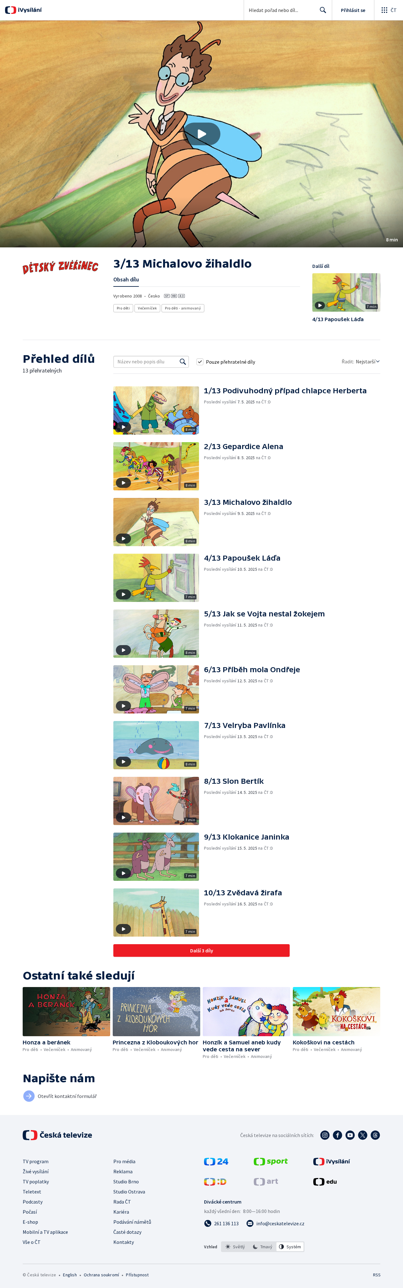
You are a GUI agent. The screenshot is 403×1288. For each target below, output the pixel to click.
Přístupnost (137, 1275)
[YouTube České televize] (350, 1135)
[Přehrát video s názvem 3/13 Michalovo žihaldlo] (201, 134)
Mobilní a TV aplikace (45, 1232)
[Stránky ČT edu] (325, 1184)
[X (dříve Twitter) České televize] (363, 1135)
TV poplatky (36, 1181)
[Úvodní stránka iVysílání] (29, 10)
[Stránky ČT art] (266, 1184)
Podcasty (33, 1201)
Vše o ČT (32, 1242)
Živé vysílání (35, 1171)
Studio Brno (126, 1181)
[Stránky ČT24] (216, 1163)
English (70, 1275)
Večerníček (147, 308)
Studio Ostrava (129, 1191)
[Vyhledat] (183, 362)
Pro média (124, 1161)
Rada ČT (122, 1201)
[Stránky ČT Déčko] (215, 1184)
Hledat (323, 10)
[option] (235, 1246)
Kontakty (123, 1242)
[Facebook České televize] (337, 1135)
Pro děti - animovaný (183, 308)
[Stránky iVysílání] (331, 1163)
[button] (201, 133)
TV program (35, 1161)
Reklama (123, 1171)
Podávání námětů (132, 1222)
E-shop (30, 1222)
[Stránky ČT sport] (271, 1163)
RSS (377, 1275)
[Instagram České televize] (325, 1135)
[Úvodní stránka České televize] (58, 1135)
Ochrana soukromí (101, 1275)
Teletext (32, 1191)
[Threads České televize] (375, 1135)
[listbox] (262, 1246)
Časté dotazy (127, 1232)
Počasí (30, 1212)
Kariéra (121, 1212)
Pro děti (123, 308)
